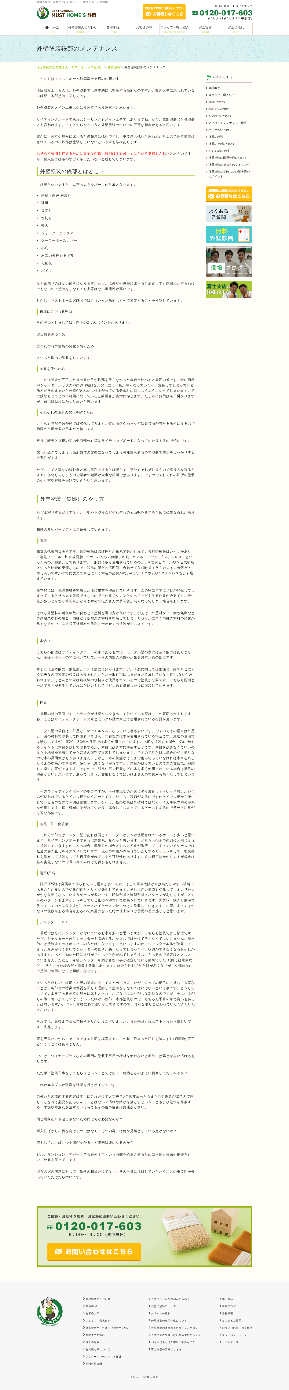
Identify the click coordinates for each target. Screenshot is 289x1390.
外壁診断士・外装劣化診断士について (109, 1327)
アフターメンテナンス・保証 (227, 122)
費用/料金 (113, 29)
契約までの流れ (218, 108)
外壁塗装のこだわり (82, 29)
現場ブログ (229, 1306)
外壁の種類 (215, 136)
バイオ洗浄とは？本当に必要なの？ (173, 1342)
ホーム (54, 29)
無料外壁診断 (94, 1363)
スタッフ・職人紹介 (174, 29)
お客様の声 (144, 29)
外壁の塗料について (221, 143)
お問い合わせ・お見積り (237, 1327)
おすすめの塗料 (218, 150)
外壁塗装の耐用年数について (227, 157)
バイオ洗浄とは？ (220, 129)
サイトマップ (244, 6)
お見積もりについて (98, 1349)
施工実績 (205, 29)
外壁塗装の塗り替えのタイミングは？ (174, 1327)
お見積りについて (220, 115)
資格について (217, 101)
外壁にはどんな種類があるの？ (170, 1299)
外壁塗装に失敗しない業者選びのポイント (229, 174)
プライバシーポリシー (236, 1335)
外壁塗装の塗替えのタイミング (229, 164)
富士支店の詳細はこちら (166, 1349)
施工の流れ (236, 29)
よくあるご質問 (231, 1320)
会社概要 (224, 6)
